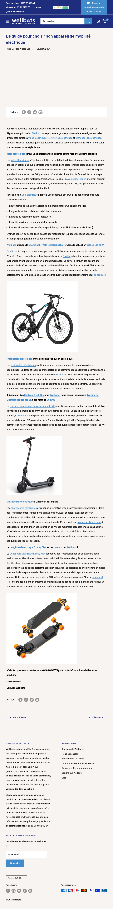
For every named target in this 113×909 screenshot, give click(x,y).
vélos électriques (37, 137)
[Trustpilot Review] (65, 7)
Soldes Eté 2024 (95, 244)
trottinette (61, 374)
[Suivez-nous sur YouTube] (19, 891)
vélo (12, 251)
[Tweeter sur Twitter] (35, 112)
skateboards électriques (88, 137)
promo (57, 547)
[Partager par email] (40, 112)
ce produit (99, 274)
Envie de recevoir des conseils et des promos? (94, 7)
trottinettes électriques (60, 137)
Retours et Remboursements (77, 768)
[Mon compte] (98, 21)
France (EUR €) (14, 878)
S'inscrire (15, 863)
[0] (105, 21)
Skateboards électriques (20, 501)
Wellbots (36, 133)
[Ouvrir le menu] (7, 21)
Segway (51, 399)
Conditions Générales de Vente (78, 763)
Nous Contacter (70, 753)
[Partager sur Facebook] (24, 112)
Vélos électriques (15, 153)
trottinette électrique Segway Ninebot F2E (32, 405)
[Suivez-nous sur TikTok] (25, 891)
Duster (66, 255)
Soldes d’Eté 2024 (34, 394)
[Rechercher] (88, 21)
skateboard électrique (89, 521)
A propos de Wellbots (73, 748)
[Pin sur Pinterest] (29, 112)
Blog (64, 777)
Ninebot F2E (24, 415)
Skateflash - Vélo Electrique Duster (48, 244)
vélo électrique (30, 194)
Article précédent (18, 717)
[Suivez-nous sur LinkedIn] (30, 891)
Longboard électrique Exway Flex (28, 547)
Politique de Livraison (73, 758)
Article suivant (96, 717)
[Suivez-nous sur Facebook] (8, 891)
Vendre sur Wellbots (72, 772)
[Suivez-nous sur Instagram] (13, 891)
